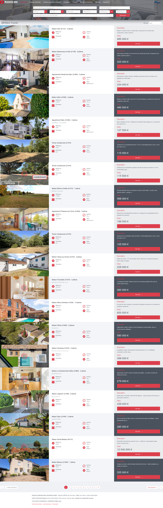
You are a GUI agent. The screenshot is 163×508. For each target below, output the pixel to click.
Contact (75, 2)
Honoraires (67, 2)
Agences (98, 2)
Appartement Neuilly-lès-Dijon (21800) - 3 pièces (68, 74)
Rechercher (23, 2)
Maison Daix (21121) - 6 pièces (62, 29)
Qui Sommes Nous (37, 504)
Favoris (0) (106, 2)
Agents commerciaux (86, 2)
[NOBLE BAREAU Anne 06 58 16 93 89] (24, 150)
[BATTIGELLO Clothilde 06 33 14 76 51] (24, 424)
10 (98, 487)
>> (161, 487)
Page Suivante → (152, 487)
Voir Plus (137, 44)
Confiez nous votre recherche (52, 2)
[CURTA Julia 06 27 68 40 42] (24, 59)
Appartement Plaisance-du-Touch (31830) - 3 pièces (69, 211)
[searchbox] (65, 7)
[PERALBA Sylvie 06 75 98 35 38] (24, 128)
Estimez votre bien (35, 2)
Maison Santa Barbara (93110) (62, 439)
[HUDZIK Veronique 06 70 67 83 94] (24, 196)
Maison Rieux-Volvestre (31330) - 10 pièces (66, 302)
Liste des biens (47, 504)
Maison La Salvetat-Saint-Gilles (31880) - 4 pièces (69, 371)
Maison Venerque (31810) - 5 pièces (64, 348)
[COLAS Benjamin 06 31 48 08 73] (24, 36)
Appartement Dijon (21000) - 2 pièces (64, 120)
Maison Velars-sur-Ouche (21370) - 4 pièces (67, 257)
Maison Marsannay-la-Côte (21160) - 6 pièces (67, 51)
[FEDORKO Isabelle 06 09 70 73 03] (24, 219)
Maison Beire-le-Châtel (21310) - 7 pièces (66, 188)
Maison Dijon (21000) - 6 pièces (62, 97)
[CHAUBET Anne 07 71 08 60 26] (24, 82)
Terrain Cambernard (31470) (61, 143)
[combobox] (65, 7)
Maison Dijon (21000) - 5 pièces (62, 416)
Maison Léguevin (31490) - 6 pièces (64, 394)
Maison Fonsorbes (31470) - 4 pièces (64, 279)
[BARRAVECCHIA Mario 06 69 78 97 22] (24, 447)
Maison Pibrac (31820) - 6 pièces (63, 325)
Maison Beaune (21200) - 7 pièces (63, 462)
